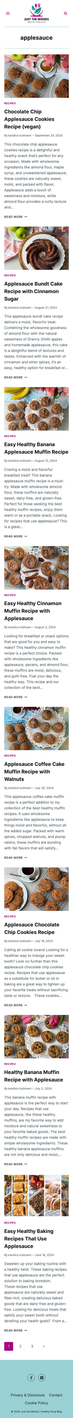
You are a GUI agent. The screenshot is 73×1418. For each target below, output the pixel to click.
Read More (15, 217)
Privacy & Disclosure (28, 1395)
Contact (55, 1395)
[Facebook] (31, 1377)
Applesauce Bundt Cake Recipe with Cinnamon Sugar (33, 291)
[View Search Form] (65, 13)
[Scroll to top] (63, 1412)
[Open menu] (8, 13)
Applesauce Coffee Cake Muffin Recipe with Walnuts (34, 771)
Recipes (10, 103)
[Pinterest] (41, 1377)
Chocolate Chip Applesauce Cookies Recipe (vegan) (29, 119)
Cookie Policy (36, 1403)
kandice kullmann (19, 135)
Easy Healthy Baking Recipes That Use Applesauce (29, 1238)
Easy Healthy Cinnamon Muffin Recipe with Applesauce (32, 610)
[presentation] (36, 76)
